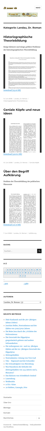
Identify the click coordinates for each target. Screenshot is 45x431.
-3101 (5, 283)
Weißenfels (10, 381)
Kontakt (6, 413)
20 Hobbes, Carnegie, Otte (16, 387)
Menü (38, 8)
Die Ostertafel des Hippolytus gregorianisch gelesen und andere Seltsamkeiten (20, 340)
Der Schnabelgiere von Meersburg (20, 364)
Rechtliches (8, 418)
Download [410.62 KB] (12, 154)
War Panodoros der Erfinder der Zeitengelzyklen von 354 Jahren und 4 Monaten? (21, 370)
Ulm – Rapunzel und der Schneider (20, 361)
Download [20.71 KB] (12, 225)
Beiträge (7, 408)
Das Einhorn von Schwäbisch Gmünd (21, 376)
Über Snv (7, 403)
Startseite (7, 397)
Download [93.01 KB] (12, 90)
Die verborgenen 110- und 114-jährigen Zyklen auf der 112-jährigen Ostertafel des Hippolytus (23, 349)
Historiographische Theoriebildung (17, 38)
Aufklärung (32, 233)
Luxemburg (10, 379)
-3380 (25, 283)
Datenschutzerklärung (20, 425)
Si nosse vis (7, 425)
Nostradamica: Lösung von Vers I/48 (21, 358)
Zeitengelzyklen (12, 355)
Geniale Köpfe (34, 162)
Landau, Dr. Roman (20, 98)
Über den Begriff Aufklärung (16, 173)
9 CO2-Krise (11, 384)
